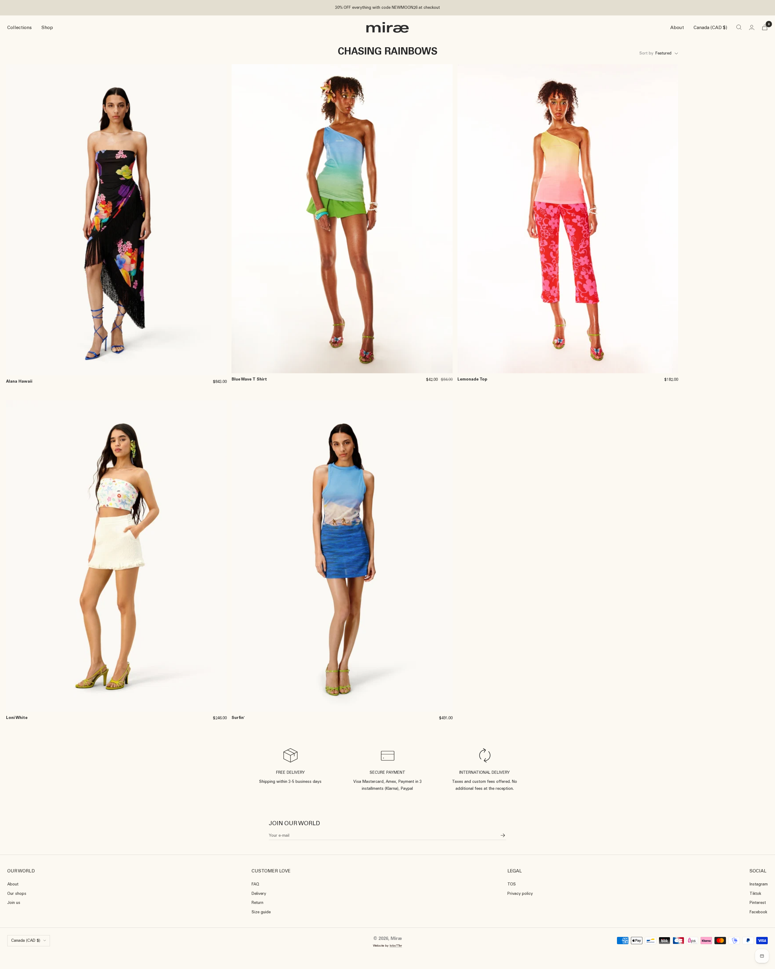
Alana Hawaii (19, 381)
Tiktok (755, 893)
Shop (47, 27)
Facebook (758, 912)
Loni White (17, 717)
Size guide (261, 912)
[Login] (751, 27)
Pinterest (758, 902)
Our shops (16, 893)
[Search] (739, 27)
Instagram (759, 884)
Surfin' (238, 717)
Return (257, 902)
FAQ (255, 884)
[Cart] (765, 27)
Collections (19, 27)
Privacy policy (520, 893)
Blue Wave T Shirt (249, 379)
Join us (13, 902)
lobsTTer (396, 946)
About (677, 27)
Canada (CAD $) (710, 27)
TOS (511, 884)
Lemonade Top (472, 379)
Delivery (259, 893)
